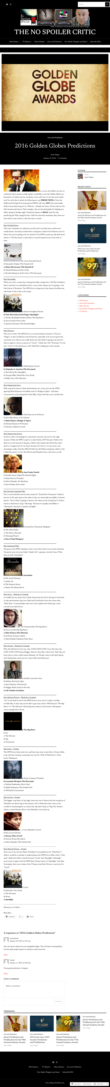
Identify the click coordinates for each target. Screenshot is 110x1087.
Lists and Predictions (55, 138)
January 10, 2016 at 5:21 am (20, 941)
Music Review (84, 306)
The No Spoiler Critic (55, 32)
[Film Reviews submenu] (19, 41)
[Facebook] (7, 4)
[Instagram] (10, 4)
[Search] (107, 4)
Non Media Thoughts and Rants (90, 309)
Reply (6, 955)
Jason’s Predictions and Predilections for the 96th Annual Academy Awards (94, 1022)
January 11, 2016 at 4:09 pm (20, 963)
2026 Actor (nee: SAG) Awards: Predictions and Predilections (89, 250)
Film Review (83, 300)
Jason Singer (55, 155)
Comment (58, 1001)
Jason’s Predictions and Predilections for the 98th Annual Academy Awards (92, 217)
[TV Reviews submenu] (31, 41)
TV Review (83, 311)
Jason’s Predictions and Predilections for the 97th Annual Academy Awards (92, 283)
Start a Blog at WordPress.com (55, 1083)
